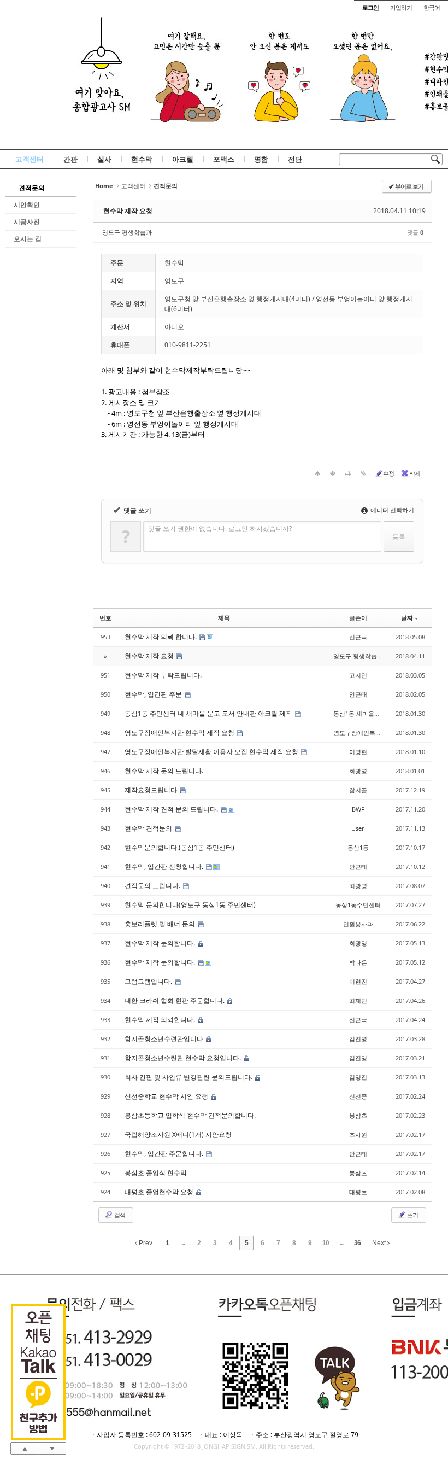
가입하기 (401, 7)
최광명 (358, 771)
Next (379, 1243)
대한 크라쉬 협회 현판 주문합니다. (175, 1000)
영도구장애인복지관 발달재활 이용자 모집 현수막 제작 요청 (212, 751)
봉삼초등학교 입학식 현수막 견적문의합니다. (190, 1115)
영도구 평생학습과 (127, 232)
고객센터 (29, 159)
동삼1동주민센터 (358, 905)
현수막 (141, 159)
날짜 (407, 618)
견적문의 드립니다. (153, 885)
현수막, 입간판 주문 (154, 694)
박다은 (358, 962)
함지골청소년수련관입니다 (165, 1038)
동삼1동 (358, 847)
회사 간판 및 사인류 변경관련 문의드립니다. (189, 1077)
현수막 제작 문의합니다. (161, 943)
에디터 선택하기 (391, 510)
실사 (104, 159)
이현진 (358, 981)
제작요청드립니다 (152, 790)
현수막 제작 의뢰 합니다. (161, 636)
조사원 (358, 1134)
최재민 (358, 1000)
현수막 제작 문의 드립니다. (164, 770)
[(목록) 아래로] (332, 473)
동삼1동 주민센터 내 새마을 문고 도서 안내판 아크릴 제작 (209, 713)
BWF (358, 809)
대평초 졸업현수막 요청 (160, 1191)
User (357, 828)
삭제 (414, 473)
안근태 (358, 694)
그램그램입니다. (149, 981)
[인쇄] (348, 473)
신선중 (358, 1096)
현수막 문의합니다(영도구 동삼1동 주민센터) (190, 904)
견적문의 (32, 187)
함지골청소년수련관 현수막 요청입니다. (184, 1058)
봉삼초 (358, 1115)
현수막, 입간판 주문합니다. (165, 1153)
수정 (388, 473)
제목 (224, 618)
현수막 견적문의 (149, 828)
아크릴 (182, 159)
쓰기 (412, 1215)
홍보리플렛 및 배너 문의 (161, 924)
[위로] (317, 473)
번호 (105, 618)
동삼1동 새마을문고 (359, 713)
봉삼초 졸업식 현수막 (156, 1172)
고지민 (358, 675)
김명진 (358, 1077)
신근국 (358, 637)
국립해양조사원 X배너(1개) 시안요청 (178, 1134)
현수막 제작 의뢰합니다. (161, 1019)
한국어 (431, 7)
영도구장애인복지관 (360, 732)
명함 (261, 159)
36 (357, 1243)
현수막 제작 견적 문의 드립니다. (172, 809)
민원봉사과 (358, 924)
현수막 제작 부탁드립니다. (163, 675)
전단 (295, 159)
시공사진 (27, 221)
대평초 (358, 1192)
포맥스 (223, 159)
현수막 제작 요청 (127, 210)
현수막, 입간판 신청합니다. (165, 866)
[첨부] (363, 473)
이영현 (358, 752)
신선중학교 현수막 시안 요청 (167, 1096)
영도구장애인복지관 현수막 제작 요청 (180, 732)
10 (325, 1243)
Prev (144, 1243)
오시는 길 (28, 238)
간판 (70, 159)
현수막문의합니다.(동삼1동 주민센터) (179, 847)
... (183, 1243)
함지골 (358, 790)
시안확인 (27, 204)
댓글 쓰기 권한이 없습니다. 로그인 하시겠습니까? (220, 528)
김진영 (358, 1039)
